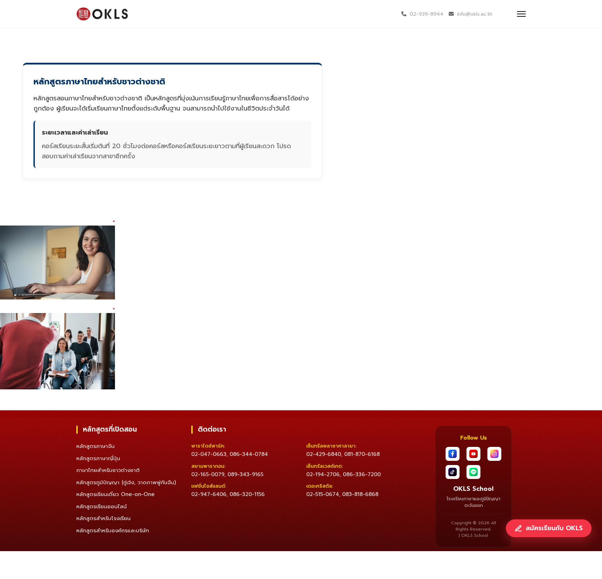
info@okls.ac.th (474, 14)
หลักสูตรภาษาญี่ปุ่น (98, 458)
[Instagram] (494, 454)
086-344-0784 (249, 454)
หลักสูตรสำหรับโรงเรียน (103, 518)
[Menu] (521, 13)
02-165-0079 (207, 474)
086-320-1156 (247, 494)
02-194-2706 (323, 474)
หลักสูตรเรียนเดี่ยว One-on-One (115, 494)
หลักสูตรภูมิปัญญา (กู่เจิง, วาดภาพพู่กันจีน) (126, 482)
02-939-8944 (426, 14)
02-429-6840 (323, 454)
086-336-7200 (362, 474)
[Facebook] (453, 454)
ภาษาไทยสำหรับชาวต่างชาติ (108, 470)
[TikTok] (453, 472)
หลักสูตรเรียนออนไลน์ (101, 506)
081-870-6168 (362, 454)
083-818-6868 (360, 494)
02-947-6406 (208, 494)
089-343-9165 (245, 474)
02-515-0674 (322, 494)
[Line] (473, 472)
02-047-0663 (208, 454)
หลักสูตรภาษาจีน (95, 446)
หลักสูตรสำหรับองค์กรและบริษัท (112, 530)
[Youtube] (473, 454)
